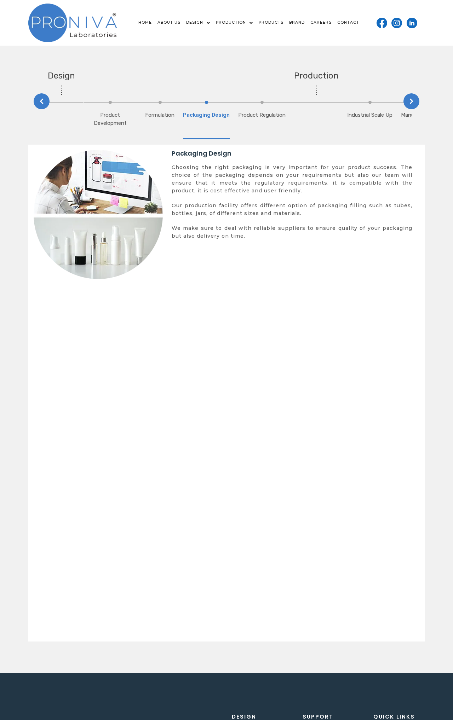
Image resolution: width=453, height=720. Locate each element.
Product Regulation (262, 115)
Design (194, 22)
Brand (297, 22)
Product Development (110, 119)
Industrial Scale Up (369, 115)
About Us (168, 22)
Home (145, 22)
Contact (348, 22)
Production (231, 22)
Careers (321, 22)
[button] (198, 23)
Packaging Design (206, 115)
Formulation (159, 115)
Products (271, 22)
